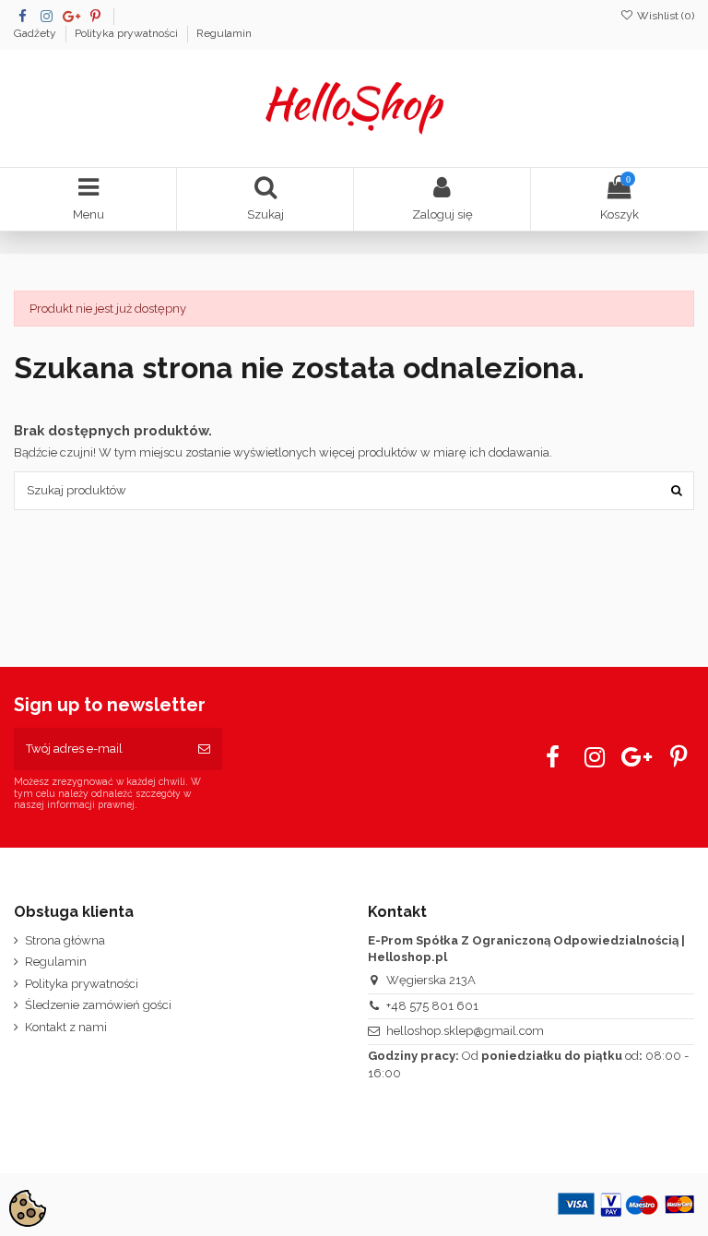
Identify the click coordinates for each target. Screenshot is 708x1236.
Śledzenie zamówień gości (98, 1005)
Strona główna (65, 940)
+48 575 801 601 (432, 1006)
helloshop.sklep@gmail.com (465, 1031)
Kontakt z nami (66, 1027)
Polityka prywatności (128, 33)
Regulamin (224, 33)
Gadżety (36, 33)
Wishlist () (664, 15)
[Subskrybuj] (204, 749)
